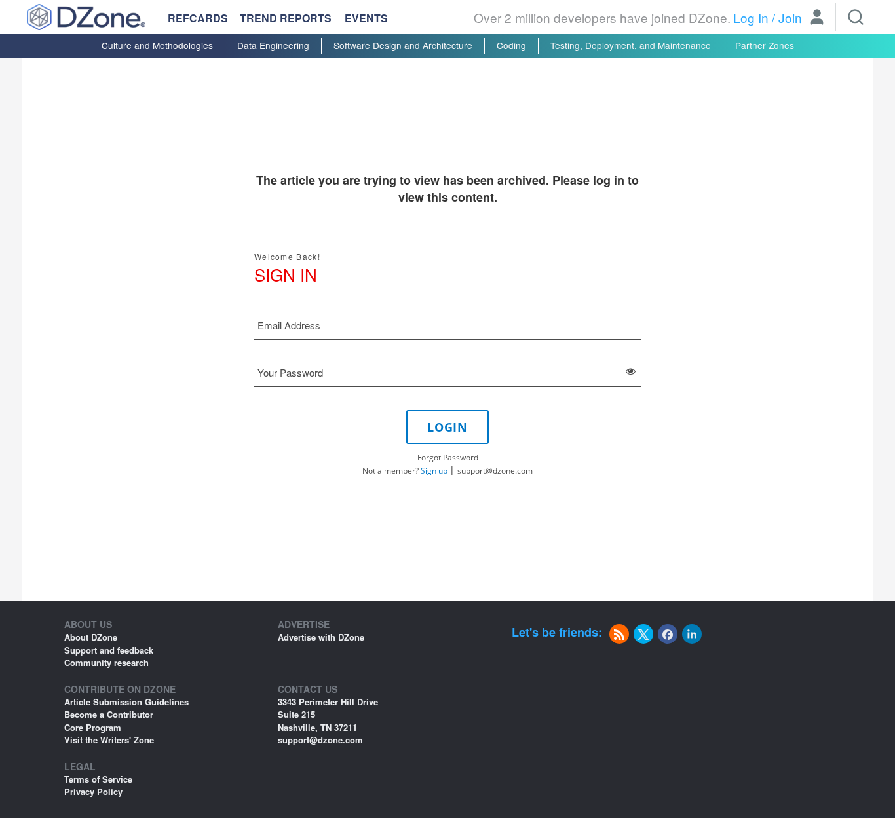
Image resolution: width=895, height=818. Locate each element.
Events (366, 18)
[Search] (855, 17)
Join (790, 17)
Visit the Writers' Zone (109, 740)
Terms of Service (98, 779)
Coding (511, 45)
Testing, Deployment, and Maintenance (630, 45)
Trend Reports (286, 18)
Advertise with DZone (321, 637)
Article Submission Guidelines (126, 702)
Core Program (92, 727)
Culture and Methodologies (157, 45)
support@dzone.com (495, 470)
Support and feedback (108, 650)
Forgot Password (447, 457)
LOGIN (447, 427)
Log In (751, 17)
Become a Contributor (108, 714)
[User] (817, 18)
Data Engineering (273, 45)
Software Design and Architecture (402, 45)
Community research (106, 662)
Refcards (198, 18)
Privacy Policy (93, 791)
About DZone (90, 637)
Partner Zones (764, 45)
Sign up (434, 470)
